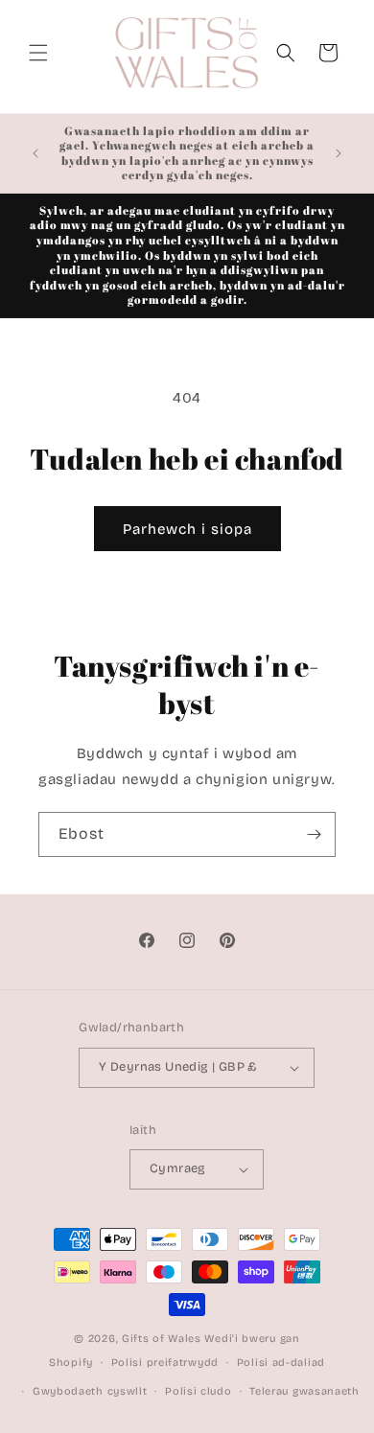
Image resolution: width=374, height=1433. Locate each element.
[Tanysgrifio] (313, 834)
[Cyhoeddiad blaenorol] (35, 153)
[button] (38, 53)
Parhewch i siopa (187, 529)
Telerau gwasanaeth (304, 1391)
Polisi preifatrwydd (165, 1362)
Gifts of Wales (161, 1338)
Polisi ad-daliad (281, 1362)
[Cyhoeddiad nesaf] (338, 153)
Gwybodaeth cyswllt (90, 1391)
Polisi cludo (198, 1391)
